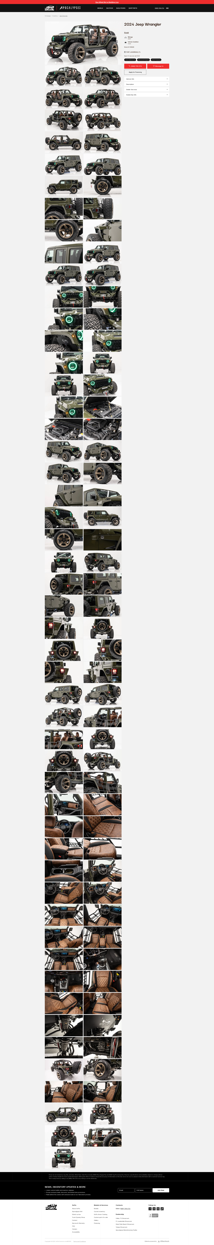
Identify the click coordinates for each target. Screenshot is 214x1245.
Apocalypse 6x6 (77, 1211)
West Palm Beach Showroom (125, 1224)
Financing (97, 1223)
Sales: (123, 1208)
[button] (146, 79)
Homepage (48, 16)
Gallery (96, 1220)
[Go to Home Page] (49, 8)
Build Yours (120, 8)
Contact (74, 1220)
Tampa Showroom (121, 1227)
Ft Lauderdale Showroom (124, 1221)
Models (100, 8)
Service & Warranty (78, 1223)
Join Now (160, 1190)
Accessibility (76, 1232)
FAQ (73, 1226)
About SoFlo (76, 1208)
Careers (74, 1229)
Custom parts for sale (101, 1217)
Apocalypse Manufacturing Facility (126, 1230)
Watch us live (76, 1214)
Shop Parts (133, 8)
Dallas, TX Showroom (122, 1218)
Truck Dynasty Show (78, 1217)
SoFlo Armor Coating (100, 1214)
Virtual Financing (156, 59)
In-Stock (109, 8)
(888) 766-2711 (159, 8)
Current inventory (99, 1211)
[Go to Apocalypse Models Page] (70, 8)
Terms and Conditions (79, 1241)
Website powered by (151, 1241)
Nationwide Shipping (143, 59)
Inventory (55, 16)
